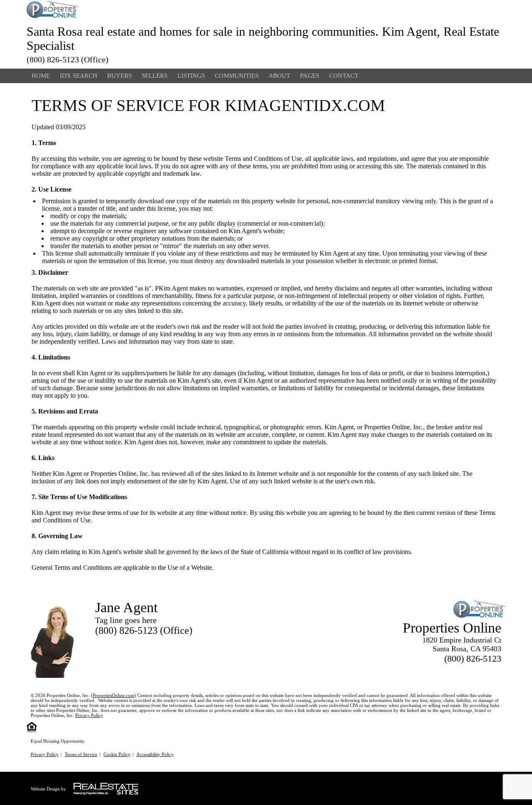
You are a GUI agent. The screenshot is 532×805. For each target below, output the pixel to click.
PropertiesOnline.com (113, 695)
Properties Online (452, 627)
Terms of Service (81, 754)
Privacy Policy (89, 715)
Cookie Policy (117, 754)
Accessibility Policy (155, 754)
